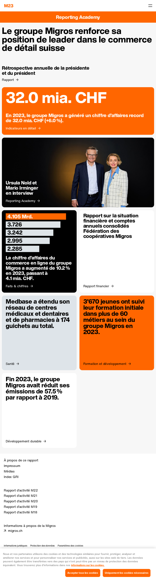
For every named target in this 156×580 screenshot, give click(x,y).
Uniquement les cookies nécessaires (126, 573)
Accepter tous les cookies (82, 573)
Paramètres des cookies (70, 545)
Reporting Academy (78, 17)
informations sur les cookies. (87, 565)
